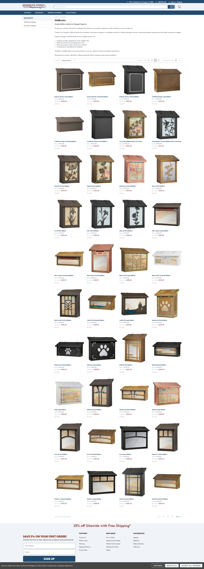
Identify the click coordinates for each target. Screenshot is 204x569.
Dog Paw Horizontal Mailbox (62, 365)
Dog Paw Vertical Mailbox (159, 320)
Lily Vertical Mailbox (93, 231)
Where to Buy (83, 540)
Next (177, 516)
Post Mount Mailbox (30, 26)
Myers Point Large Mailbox (127, 275)
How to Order (110, 537)
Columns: (140, 60)
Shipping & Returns (85, 547)
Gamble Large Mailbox (158, 409)
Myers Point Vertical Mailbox (62, 320)
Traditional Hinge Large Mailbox (161, 97)
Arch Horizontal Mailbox (94, 454)
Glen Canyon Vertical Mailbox (95, 275)
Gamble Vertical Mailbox (94, 409)
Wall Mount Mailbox (30, 22)
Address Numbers (54, 13)
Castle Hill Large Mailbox (126, 320)
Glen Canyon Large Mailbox (160, 231)
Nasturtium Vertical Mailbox (127, 186)
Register (179, 2)
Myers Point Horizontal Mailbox (161, 275)
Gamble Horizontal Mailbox (127, 409)
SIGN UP (49, 559)
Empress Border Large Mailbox (63, 97)
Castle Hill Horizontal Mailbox (95, 320)
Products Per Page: (168, 60)
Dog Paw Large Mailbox (94, 365)
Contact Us (82, 537)
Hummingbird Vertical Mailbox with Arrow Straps (166, 141)
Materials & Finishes (112, 547)
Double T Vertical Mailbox (159, 454)
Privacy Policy (83, 550)
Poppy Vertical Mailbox (94, 186)
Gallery (108, 550)
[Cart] (179, 7)
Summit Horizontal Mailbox (160, 499)
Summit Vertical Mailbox (126, 499)
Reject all (172, 566)
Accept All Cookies (191, 566)
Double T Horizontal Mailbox (62, 499)
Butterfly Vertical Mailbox (61, 186)
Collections (71, 13)
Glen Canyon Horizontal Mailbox (63, 275)
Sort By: (58, 60)
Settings (158, 566)
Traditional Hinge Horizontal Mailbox (65, 141)
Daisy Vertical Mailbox (125, 231)
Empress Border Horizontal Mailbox (97, 97)
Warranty (82, 544)
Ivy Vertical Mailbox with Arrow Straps (130, 141)
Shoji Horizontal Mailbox (159, 365)
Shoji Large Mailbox (60, 409)
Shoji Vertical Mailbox (125, 365)
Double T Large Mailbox (94, 499)
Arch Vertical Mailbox (60, 454)
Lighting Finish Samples (113, 540)
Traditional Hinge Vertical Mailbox (97, 141)
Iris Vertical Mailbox (60, 231)
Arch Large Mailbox (125, 454)
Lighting (27, 13)
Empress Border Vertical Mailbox (129, 97)
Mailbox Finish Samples (113, 544)
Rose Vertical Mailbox (158, 186)
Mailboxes (39, 13)
